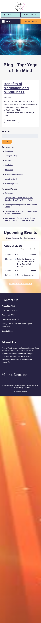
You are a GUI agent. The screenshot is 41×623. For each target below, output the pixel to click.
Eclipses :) (9, 193)
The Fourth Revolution (14, 174)
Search (6, 142)
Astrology (9, 151)
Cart (10, 15)
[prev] (30, 249)
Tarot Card (9, 170)
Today (23, 249)
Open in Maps (7, 331)
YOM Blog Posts (11, 184)
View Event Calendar (20, 284)
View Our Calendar (30, 21)
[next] (34, 249)
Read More (12, 121)
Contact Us (30, 15)
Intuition (8, 160)
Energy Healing (11, 156)
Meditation (9, 165)
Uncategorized (11, 179)
